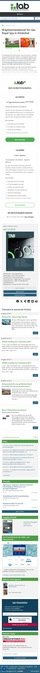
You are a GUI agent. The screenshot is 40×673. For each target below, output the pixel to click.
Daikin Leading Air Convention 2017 (16, 342)
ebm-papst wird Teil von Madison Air (18, 467)
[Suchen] (37, 18)
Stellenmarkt (14, 666)
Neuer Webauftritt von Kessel (14, 410)
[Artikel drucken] (36, 301)
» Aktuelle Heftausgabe (30, 522)
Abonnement (20, 292)
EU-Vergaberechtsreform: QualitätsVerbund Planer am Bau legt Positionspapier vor (20, 451)
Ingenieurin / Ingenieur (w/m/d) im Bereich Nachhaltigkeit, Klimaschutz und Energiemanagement (18, 487)
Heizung (7, 25)
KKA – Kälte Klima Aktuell (15, 592)
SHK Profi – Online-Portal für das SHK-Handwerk (17, 586)
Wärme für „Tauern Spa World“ (15, 317)
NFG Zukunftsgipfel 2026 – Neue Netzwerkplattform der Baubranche (16, 463)
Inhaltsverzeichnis (20, 295)
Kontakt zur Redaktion (26, 666)
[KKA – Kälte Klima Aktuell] (6, 592)
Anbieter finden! (20, 658)
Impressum (21, 668)
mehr (35, 333)
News (14, 25)
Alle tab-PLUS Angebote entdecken (20, 213)
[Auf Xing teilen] (25, 302)
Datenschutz (12, 668)
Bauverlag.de (35, 671)
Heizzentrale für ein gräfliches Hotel (17, 384)
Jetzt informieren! (7, 628)
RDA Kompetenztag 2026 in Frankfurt (18, 455)
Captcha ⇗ (27, 622)
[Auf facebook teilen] (18, 302)
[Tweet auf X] (21, 302)
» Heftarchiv (26, 524)
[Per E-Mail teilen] (32, 301)
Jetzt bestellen (20, 140)
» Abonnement (27, 525)
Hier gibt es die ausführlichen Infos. (14, 575)
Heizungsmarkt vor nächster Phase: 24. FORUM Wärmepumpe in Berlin (18, 458)
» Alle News (6, 475)
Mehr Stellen (20, 511)
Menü (21, 14)
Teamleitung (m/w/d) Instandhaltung (16, 496)
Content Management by (9, 671)
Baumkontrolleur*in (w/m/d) (13, 504)
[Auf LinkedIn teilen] (29, 302)
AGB (35, 666)
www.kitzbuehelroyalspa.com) (17, 62)
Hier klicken (22, 620)
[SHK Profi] (6, 586)
